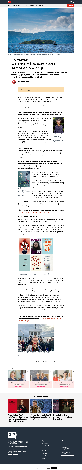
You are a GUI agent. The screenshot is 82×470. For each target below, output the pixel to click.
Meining (41, 5)
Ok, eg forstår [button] (53, 468)
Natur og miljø (26, 5)
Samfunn (9, 5)
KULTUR (28, 361)
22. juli (33, 361)
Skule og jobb (19, 5)
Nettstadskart (45, 455)
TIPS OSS (70, 5)
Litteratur (38, 361)
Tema (43, 458)
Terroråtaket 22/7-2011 (46, 361)
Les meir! (48, 468)
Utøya (54, 361)
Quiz (37, 5)
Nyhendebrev (45, 457)
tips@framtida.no (66, 448)
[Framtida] (10, 2)
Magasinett (32, 5)
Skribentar (44, 453)
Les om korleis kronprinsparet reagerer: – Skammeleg (35, 212)
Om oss (44, 452)
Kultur (14, 5)
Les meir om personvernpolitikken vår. (15, 453)
